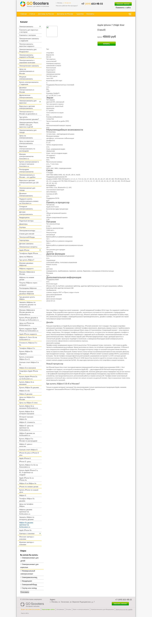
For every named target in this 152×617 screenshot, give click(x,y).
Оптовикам (60, 609)
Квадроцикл (27, 581)
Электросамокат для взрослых (29, 566)
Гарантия (80, 14)
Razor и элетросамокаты (81, 609)
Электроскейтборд (29, 585)
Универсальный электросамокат (27, 572)
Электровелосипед (29, 577)
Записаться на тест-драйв (124, 609)
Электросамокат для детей (29, 559)
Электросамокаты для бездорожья (102, 609)
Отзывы (68, 609)
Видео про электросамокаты (30, 609)
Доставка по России (46, 14)
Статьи (32, 14)
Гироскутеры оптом (48, 609)
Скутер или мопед (29, 588)
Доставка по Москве (65, 14)
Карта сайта (25, 613)
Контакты (90, 14)
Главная (23, 14)
